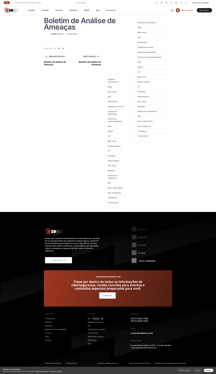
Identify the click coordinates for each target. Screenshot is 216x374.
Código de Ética (71, 363)
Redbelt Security (57, 34)
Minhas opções (184, 370)
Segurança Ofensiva (95, 322)
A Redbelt (31, 10)
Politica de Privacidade (200, 3)
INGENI (86, 10)
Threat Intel (113, 203)
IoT (109, 136)
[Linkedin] (162, 3)
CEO (109, 97)
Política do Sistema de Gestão (139, 363)
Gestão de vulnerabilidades (115, 120)
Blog (97, 10)
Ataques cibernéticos (113, 80)
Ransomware (113, 161)
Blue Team (112, 92)
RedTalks (48, 326)
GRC (109, 126)
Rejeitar (198, 370)
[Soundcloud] (171, 3)
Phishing (111, 156)
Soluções (45, 10)
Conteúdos (73, 10)
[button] (172, 10)
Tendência (112, 198)
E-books (48, 333)
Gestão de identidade (112, 112)
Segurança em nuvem (96, 329)
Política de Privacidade (53, 363)
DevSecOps (113, 101)
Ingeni (110, 131)
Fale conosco (111, 10)
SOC (89, 326)
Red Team (112, 166)
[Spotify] (166, 3)
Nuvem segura (114, 146)
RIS (109, 183)
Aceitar (208, 370)
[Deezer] (186, 3)
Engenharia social (115, 106)
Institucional (50, 318)
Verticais (58, 10)
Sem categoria (114, 193)
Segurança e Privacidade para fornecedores (170, 363)
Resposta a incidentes (113, 176)
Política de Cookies (56, 371)
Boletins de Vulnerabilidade (55, 329)
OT (109, 151)
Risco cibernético (115, 188)
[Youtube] (176, 3)
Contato (48, 340)
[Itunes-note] (181, 3)
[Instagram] (157, 3)
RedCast (111, 170)
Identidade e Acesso (96, 336)
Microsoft (112, 141)
